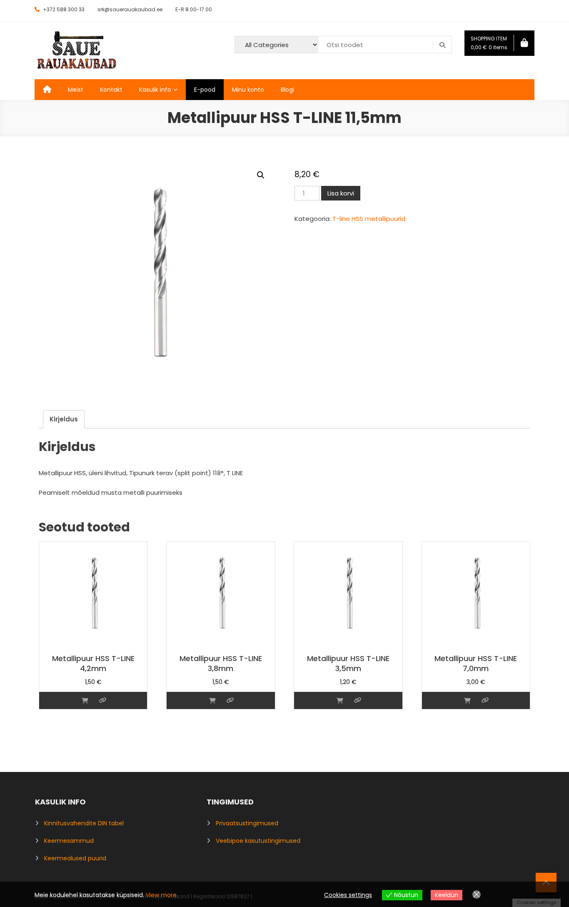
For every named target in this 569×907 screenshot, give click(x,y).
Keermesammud (69, 841)
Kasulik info (155, 89)
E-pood (204, 89)
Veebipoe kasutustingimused (258, 841)
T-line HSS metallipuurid (368, 218)
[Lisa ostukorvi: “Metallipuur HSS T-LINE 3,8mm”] (212, 700)
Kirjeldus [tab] (64, 419)
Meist (75, 89)
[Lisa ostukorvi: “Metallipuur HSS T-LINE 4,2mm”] (85, 700)
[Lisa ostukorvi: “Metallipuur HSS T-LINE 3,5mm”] (339, 700)
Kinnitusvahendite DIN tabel (84, 823)
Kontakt (111, 89)
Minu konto (248, 89)
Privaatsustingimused (247, 823)
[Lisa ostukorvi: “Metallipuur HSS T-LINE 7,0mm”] (467, 700)
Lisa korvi (340, 193)
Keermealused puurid (75, 858)
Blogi (287, 89)
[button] (260, 175)
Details (103, 700)
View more (161, 895)
